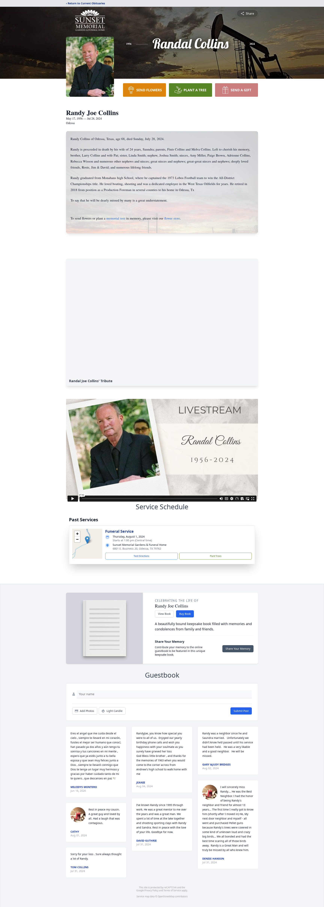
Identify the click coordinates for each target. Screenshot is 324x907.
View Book (164, 614)
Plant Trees (215, 556)
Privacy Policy (151, 890)
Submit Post (241, 711)
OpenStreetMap (166, 896)
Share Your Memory (238, 648)
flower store (172, 218)
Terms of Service (172, 890)
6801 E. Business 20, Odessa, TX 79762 (137, 548)
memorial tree (115, 218)
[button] (87, 540)
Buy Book (185, 614)
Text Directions (141, 556)
